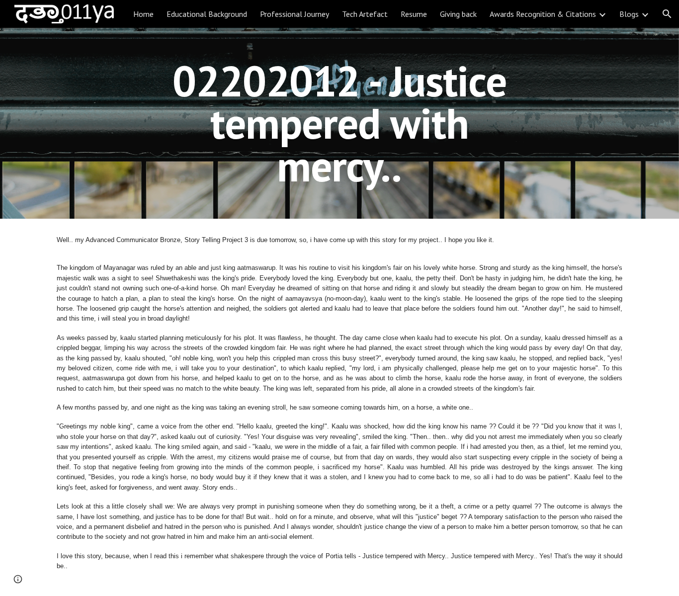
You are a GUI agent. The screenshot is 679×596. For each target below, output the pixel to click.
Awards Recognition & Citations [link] (543, 14)
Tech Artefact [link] (365, 14)
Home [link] (143, 14)
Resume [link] (414, 14)
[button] (667, 14)
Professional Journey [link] (294, 14)
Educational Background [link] (207, 14)
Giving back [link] (458, 14)
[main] (339, 123)
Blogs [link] (629, 14)
